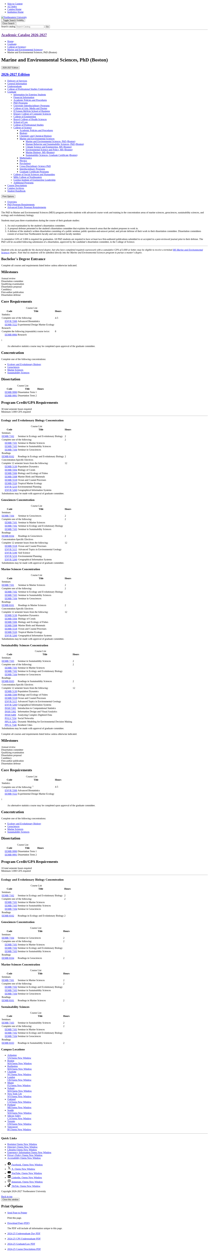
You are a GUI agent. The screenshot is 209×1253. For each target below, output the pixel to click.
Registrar (22, 1144)
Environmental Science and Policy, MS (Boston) (49, 149)
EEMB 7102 (8, 436)
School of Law (20, 122)
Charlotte (19, 1073)
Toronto (19, 1122)
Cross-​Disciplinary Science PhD (35, 166)
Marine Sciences (15, 370)
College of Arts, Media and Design (30, 108)
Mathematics (26, 158)
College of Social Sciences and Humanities (34, 174)
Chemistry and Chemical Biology (36, 136)
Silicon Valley (19, 1117)
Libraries (22, 1149)
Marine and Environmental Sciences (24, 49)
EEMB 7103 (11, 446)
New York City (19, 1095)
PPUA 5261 (11, 721)
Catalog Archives (15, 188)
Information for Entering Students (29, 94)
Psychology (25, 163)
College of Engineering (24, 116)
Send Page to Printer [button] (17, 1212)
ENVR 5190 (11, 552)
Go (47, 27)
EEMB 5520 (11, 483)
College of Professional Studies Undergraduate (29, 89)
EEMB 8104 (8, 536)
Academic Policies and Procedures (30, 100)
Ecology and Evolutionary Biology (24, 364)
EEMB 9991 (11, 395)
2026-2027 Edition (15, 74)
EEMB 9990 (11, 392)
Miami (19, 1084)
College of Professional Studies (28, 125)
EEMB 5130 (11, 466)
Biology (23, 133)
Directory (22, 1147)
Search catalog (8, 26)
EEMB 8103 (8, 681)
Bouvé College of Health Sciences (30, 119)
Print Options (8, 196)
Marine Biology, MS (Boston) (40, 152)
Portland (19, 1106)
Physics (23, 160)
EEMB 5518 (11, 480)
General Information (17, 83)
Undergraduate (14, 86)
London (19, 1078)
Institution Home (15, 12)
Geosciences (13, 367)
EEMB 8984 (11, 334)
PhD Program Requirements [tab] (21, 204)
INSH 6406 (10, 715)
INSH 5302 (10, 711)
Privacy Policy (25, 1155)
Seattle (19, 1111)
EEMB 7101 (11, 443)
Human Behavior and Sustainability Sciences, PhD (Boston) (55, 144)
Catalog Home (14, 9)
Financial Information (23, 97)
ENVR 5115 (11, 549)
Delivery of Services (17, 81)
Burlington (19, 1067)
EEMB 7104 (11, 449)
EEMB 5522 (11, 324)
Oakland (19, 1100)
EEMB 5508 (11, 476)
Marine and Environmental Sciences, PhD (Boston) (50, 141)
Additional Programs (23, 182)
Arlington (19, 1056)
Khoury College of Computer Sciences (32, 114)
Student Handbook (16, 191)
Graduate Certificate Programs (34, 171)
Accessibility (24, 1158)
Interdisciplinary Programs (32, 169)
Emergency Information (29, 1152)
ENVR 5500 (11, 321)
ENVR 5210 (11, 486)
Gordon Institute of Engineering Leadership (34, 180)
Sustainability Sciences (18, 372)
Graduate (11, 44)
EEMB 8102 (8, 456)
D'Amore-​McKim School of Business (31, 111)
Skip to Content (14, 3)
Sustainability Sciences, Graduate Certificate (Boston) (51, 155)
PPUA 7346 (11, 725)
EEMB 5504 (11, 470)
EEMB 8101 (8, 605)
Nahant (19, 1089)
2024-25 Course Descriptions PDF (24, 1249)
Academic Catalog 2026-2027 (24, 35)
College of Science (16, 47)
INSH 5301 (10, 708)
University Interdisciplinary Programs (31, 105)
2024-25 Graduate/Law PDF (21, 1244)
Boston (19, 1062)
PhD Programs (20, 103)
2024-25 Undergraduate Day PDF (23, 1233)
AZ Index (12, 6)
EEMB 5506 (11, 473)
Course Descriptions (17, 185)
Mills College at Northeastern (27, 177)
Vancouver (19, 1128)
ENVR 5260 (11, 490)
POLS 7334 (10, 718)
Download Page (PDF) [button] (18, 1223)
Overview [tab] (12, 201)
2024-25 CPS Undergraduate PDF (24, 1238)
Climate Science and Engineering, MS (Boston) (49, 147)
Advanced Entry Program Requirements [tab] (26, 207)
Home (10, 41)
